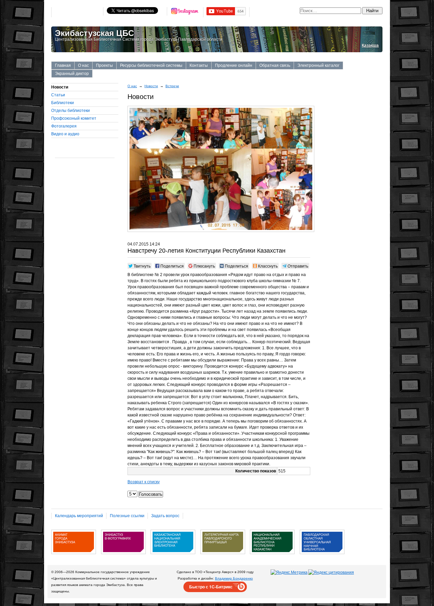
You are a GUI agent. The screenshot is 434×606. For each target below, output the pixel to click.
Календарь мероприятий (79, 515)
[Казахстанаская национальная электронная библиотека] (173, 556)
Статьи (58, 95)
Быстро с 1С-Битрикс (211, 587)
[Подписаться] (185, 12)
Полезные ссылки (127, 515)
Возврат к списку (143, 482)
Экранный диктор (72, 73)
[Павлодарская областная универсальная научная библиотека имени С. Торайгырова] (322, 556)
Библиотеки (62, 102)
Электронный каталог (318, 65)
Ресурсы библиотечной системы (151, 65)
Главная (63, 65)
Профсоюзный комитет (73, 118)
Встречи (172, 86)
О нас (83, 65)
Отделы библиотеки (70, 110)
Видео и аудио (65, 134)
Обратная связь (274, 65)
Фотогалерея (64, 126)
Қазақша (370, 45)
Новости (151, 86)
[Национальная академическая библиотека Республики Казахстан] (272, 556)
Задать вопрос (165, 515)
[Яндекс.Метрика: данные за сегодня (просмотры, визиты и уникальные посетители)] (289, 572)
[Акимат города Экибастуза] (73, 556)
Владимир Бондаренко (234, 578)
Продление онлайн (233, 65)
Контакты (199, 65)
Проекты (104, 65)
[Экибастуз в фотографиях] (123, 556)
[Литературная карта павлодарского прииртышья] (222, 556)
